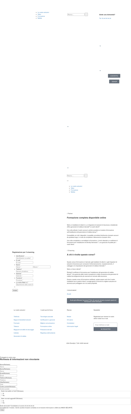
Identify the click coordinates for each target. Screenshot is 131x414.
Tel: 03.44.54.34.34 (105, 18)
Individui (16, 333)
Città (4, 382)
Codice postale (8, 387)
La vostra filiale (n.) (22, 282)
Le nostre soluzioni (43, 12)
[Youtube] (29, 3)
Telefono (19, 269)
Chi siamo (70, 320)
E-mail (18, 260)
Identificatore (20, 256)
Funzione (19, 278)
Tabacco (16, 326)
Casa (6, 207)
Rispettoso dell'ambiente (47, 333)
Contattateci (70, 323)
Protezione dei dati (46, 330)
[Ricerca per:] (75, 14)
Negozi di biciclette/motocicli (22, 320)
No (4, 395)
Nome (18, 265)
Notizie (69, 316)
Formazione (41, 16)
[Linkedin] (3, 3)
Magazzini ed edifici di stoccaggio (24, 330)
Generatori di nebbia (20, 336)
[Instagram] (80, 3)
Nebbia (40, 18)
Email (5, 373)
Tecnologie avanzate (46, 316)
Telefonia (16, 316)
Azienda (18, 273)
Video (39, 14)
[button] (114, 58)
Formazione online (46, 326)
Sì (3, 393)
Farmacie (16, 323)
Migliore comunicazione (47, 323)
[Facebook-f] (55, 3)
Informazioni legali (72, 326)
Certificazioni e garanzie (47, 320)
